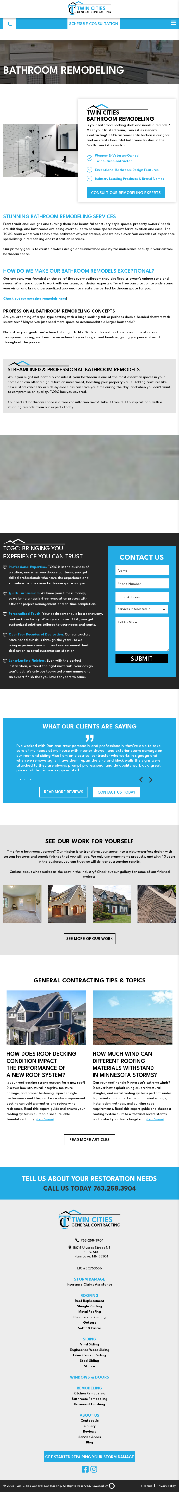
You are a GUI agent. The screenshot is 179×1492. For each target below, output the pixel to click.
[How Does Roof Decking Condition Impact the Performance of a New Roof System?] (46, 1056)
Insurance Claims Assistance (89, 1284)
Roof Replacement (89, 1301)
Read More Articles (89, 1140)
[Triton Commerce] (111, 1486)
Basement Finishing (89, 1404)
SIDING (89, 1339)
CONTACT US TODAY (117, 792)
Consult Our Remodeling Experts (126, 193)
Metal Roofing (89, 1312)
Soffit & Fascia (89, 1328)
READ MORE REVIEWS (63, 792)
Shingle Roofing (89, 1306)
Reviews (89, 1431)
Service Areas (89, 1437)
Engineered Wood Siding (89, 1350)
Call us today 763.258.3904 (89, 1189)
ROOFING (89, 1296)
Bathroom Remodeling (89, 1399)
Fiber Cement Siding (89, 1355)
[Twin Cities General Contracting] (89, 14)
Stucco (89, 1366)
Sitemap (146, 1486)
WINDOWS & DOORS (89, 1377)
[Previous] (141, 779)
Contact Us (90, 1421)
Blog (89, 1442)
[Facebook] (85, 1472)
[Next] (150, 779)
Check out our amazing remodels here (34, 299)
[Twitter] (94, 1472)
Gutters (89, 1323)
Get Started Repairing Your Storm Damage (89, 1457)
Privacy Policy (166, 1486)
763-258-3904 (92, 1240)
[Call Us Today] (9, 23)
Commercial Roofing (89, 1317)
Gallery (90, 1426)
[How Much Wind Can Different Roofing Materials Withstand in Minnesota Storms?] (132, 1056)
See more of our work (89, 939)
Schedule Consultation (93, 24)
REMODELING (89, 1388)
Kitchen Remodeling (89, 1393)
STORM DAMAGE (89, 1279)
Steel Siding (89, 1361)
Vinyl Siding (89, 1344)
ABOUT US (89, 1416)
